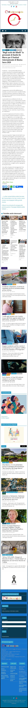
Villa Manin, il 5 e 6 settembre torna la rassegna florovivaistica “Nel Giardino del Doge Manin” (13, 466)
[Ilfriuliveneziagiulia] (2, 30)
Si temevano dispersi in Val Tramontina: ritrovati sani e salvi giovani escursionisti (13, 246)
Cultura (7, 50)
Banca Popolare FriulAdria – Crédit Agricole (5, 677)
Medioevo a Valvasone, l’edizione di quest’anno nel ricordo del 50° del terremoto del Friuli (13, 497)
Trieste (9, 314)
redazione (13, 291)
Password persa (5, 636)
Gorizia (9, 373)
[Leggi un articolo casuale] (25, 30)
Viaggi (4, 493)
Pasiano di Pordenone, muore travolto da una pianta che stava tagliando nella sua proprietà (22, 250)
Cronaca (4, 284)
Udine (14, 284)
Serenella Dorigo (15, 64)
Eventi (11, 50)
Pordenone (19, 50)
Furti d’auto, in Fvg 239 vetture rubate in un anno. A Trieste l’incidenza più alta (12, 379)
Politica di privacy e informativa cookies (10, 611)
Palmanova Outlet (5, 666)
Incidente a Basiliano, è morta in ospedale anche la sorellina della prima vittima (13, 288)
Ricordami (5, 628)
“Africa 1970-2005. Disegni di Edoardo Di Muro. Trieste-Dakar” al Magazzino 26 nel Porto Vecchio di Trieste (14, 559)
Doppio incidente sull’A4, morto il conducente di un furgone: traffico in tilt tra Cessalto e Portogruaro (13, 347)
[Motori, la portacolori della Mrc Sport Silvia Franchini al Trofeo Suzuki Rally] (22, 216)
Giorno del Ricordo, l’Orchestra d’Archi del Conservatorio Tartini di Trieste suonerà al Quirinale (5, 226)
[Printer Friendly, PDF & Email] (7, 182)
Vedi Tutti (23, 268)
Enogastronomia (10, 492)
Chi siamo (4, 608)
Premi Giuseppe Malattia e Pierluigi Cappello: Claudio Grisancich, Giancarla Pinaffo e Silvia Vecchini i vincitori (12, 528)
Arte (3, 50)
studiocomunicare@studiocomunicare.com (23, 690)
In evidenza (10, 284)
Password (4, 624)
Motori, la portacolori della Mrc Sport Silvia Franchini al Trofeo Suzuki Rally (22, 225)
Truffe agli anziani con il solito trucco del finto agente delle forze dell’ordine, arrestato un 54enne (13, 318)
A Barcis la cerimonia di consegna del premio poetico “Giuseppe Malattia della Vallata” (13, 207)
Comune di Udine (13, 673)
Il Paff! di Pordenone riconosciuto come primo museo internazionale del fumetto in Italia (13, 227)
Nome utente (5, 620)
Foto (15, 50)
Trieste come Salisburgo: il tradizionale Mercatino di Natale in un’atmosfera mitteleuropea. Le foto (5, 252)
